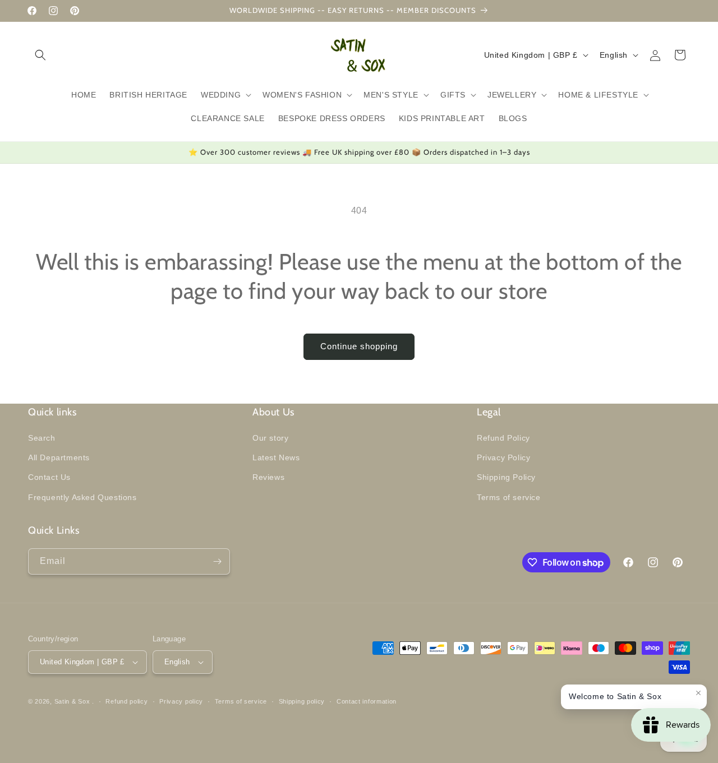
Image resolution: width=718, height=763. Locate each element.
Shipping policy (302, 701)
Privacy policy (181, 701)
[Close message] (698, 693)
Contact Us (49, 477)
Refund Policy (503, 437)
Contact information (367, 701)
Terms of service (509, 497)
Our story (270, 437)
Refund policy (126, 701)
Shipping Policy (506, 477)
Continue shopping (359, 346)
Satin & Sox (72, 701)
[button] (40, 55)
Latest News (276, 457)
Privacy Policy (503, 457)
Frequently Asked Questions (82, 497)
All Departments (59, 457)
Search (42, 437)
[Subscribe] (217, 561)
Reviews (268, 477)
